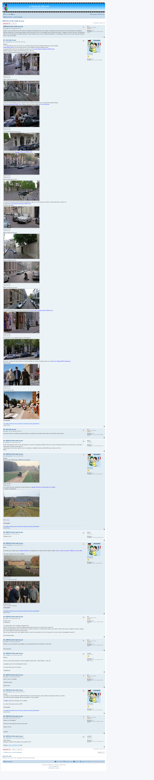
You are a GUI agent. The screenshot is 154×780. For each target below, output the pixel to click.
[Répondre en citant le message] (83, 27)
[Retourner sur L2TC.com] (6, 7)
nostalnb (89, 653)
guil (88, 26)
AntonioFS (89, 736)
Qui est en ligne (6, 756)
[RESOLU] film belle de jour (13, 21)
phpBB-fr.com (56, 766)
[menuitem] (13, 14)
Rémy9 (88, 440)
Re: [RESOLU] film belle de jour (13, 440)
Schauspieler (90, 53)
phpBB (49, 764)
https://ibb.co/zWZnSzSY (12, 745)
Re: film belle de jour (9, 40)
